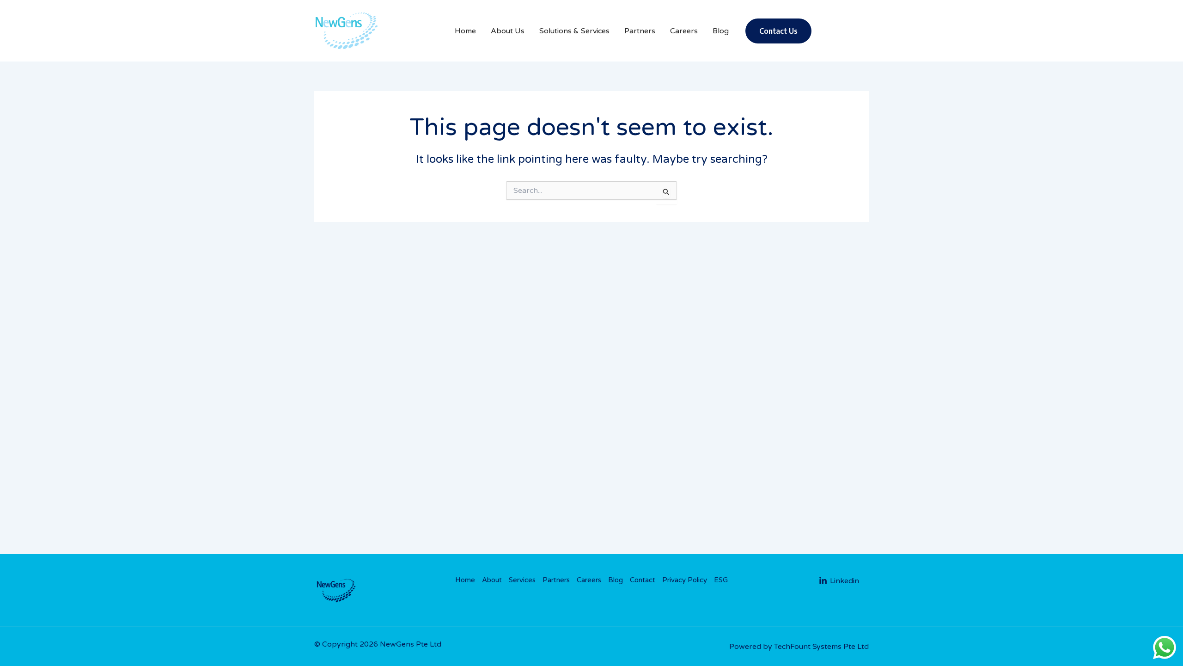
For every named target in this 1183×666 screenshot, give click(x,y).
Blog (615, 580)
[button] (778, 30)
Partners (556, 580)
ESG (721, 580)
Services (522, 580)
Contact (642, 580)
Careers (589, 580)
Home (465, 580)
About (492, 580)
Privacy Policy (684, 580)
